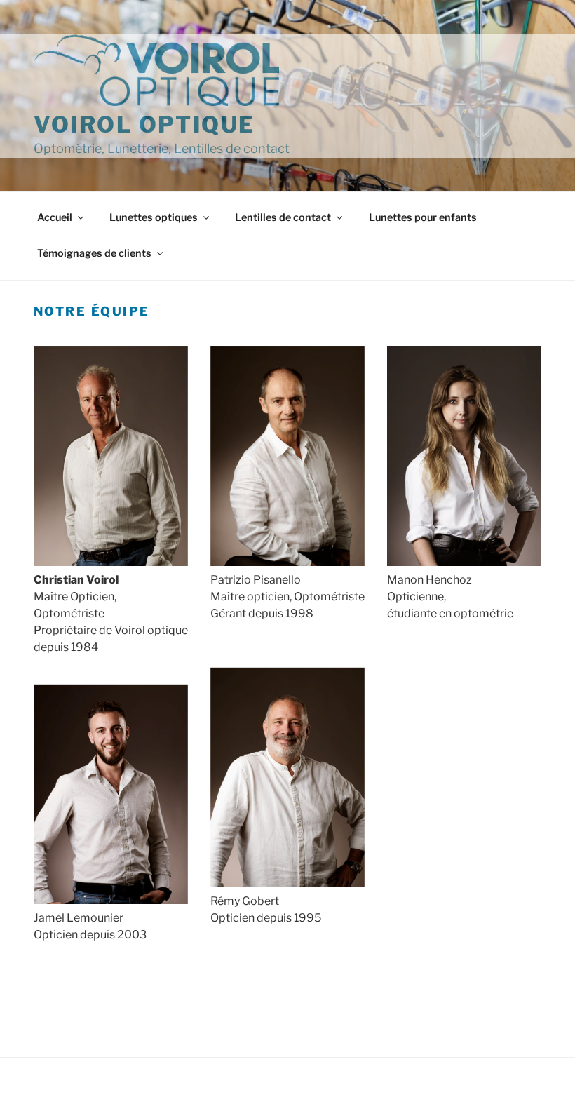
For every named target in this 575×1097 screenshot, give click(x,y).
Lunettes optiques (153, 217)
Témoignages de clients (94, 253)
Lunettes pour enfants (423, 217)
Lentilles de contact (283, 217)
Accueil (54, 217)
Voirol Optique (144, 124)
